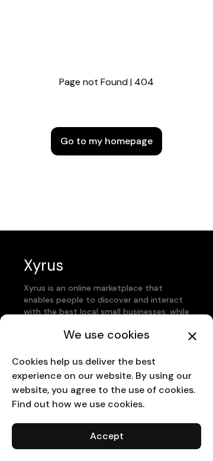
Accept (107, 436)
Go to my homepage (106, 141)
